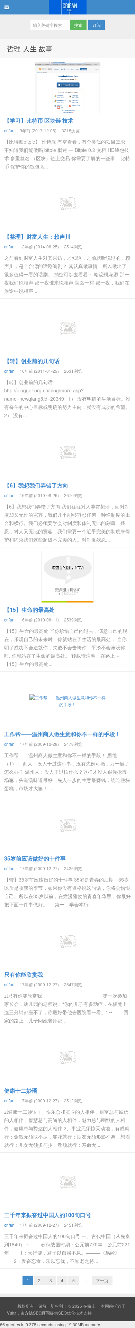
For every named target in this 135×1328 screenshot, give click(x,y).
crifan (9, 130)
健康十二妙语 (20, 1090)
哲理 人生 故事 (30, 48)
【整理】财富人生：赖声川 (37, 236)
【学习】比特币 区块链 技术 (38, 120)
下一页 (102, 1280)
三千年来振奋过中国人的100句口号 (47, 1215)
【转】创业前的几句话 (32, 361)
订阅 (96, 25)
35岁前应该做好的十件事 (35, 858)
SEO (62, 1313)
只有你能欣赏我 (23, 974)
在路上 (67, 7)
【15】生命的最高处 (29, 610)
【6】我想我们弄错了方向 (36, 485)
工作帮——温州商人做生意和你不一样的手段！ (62, 734)
